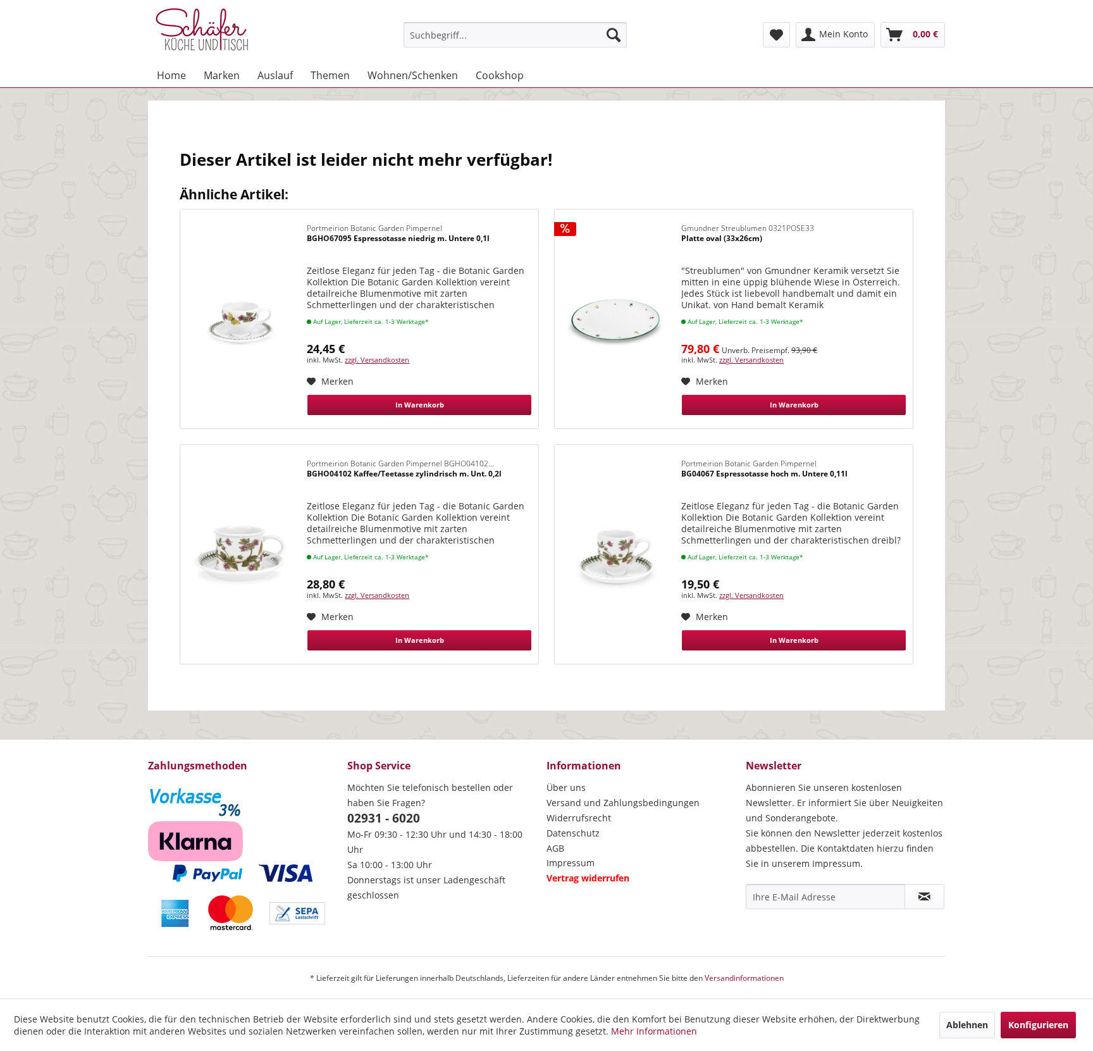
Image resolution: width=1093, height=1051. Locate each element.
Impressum (570, 863)
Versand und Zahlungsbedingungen (623, 803)
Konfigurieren (1038, 1025)
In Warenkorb (419, 404)
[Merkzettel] (776, 34)
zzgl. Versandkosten (377, 359)
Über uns (566, 787)
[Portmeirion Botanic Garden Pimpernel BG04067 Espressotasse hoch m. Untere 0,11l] (615, 554)
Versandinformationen (744, 978)
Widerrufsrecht (578, 818)
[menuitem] (515, 34)
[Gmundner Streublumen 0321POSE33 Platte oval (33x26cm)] (615, 319)
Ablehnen (967, 1025)
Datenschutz (573, 833)
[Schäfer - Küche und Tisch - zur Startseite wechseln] (201, 31)
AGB (555, 848)
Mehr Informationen (654, 1031)
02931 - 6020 (383, 818)
